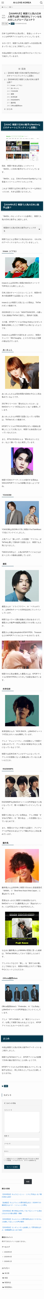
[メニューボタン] (2, 2)
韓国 (12, 23)
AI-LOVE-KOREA (22, 3)
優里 (12, 94)
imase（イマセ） (17, 85)
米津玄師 (14, 97)
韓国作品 (8, 1282)
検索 (27, 1182)
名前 (6, 1136)
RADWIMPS (15, 100)
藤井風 (13, 103)
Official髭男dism (16, 106)
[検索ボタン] (41, 2)
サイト (6, 1151)
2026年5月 (8, 1252)
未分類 (7, 1273)
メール (7, 1143)
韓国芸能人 (8, 1287)
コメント (8, 1110)
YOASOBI (14, 91)
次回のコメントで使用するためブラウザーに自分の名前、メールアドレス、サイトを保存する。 (23, 1159)
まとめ (9, 109)
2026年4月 (8, 1257)
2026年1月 (8, 1261)
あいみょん (15, 88)
